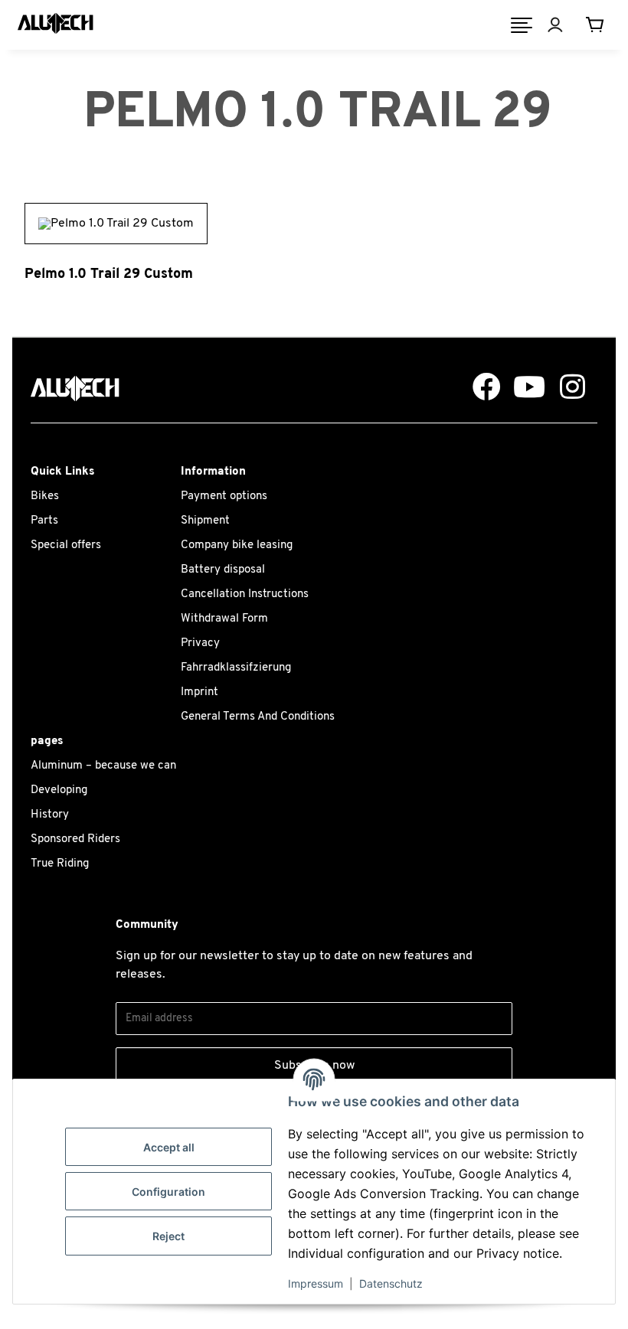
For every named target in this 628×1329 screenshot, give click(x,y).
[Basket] (598, 25)
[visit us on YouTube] (524, 388)
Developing (59, 790)
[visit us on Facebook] (481, 388)
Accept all (169, 1147)
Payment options (224, 496)
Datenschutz (391, 1283)
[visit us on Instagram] (566, 388)
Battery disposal (223, 570)
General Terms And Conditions (258, 717)
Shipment (205, 521)
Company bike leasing (237, 545)
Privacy (200, 643)
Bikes (45, 496)
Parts (44, 521)
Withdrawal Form (224, 619)
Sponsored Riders (75, 839)
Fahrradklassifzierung (236, 668)
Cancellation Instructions (245, 594)
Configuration (168, 1191)
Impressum (315, 1283)
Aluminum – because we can (103, 766)
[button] (566, 25)
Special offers (66, 545)
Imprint (199, 692)
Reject (168, 1235)
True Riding (60, 864)
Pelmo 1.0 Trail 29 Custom (109, 274)
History (50, 815)
